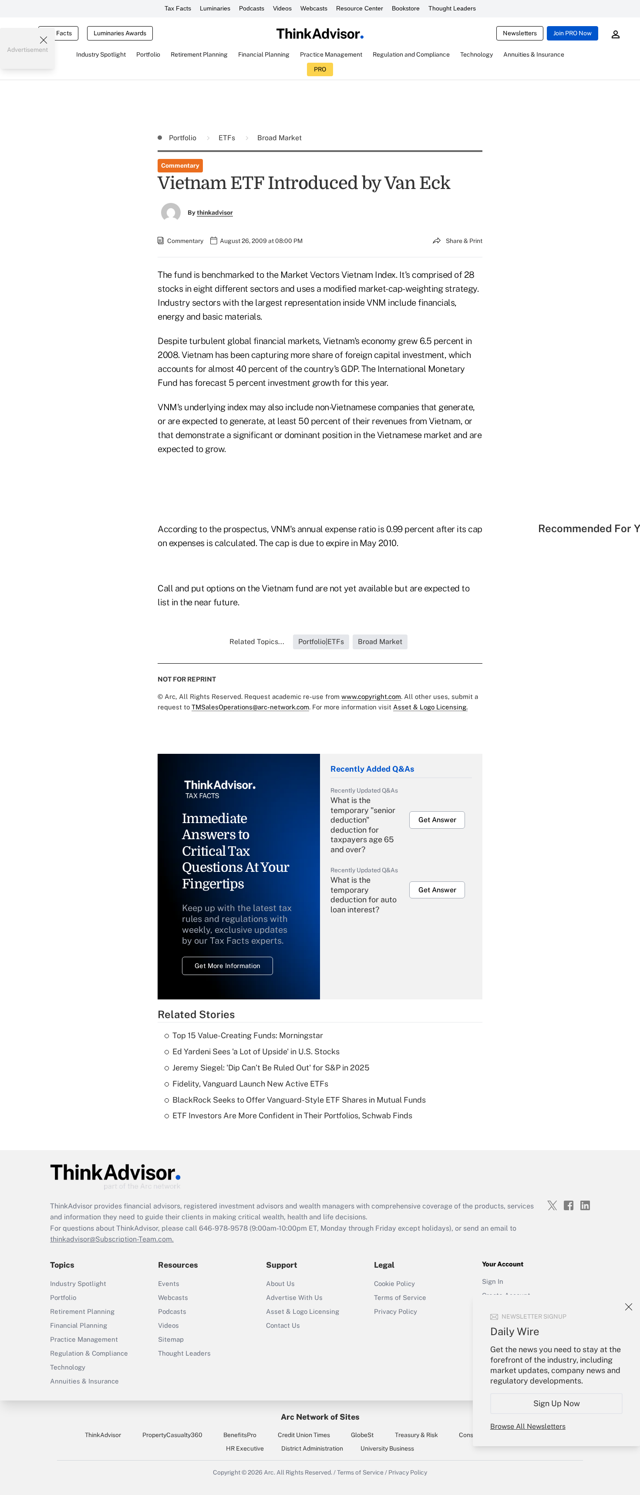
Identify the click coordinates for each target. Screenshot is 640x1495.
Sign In (492, 1281)
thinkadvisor (215, 212)
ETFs (228, 138)
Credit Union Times (304, 1434)
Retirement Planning (82, 1311)
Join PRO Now (572, 33)
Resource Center (359, 8)
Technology (67, 1367)
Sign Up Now (556, 1403)
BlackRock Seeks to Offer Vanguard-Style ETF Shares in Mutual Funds (299, 1099)
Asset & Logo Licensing (302, 1311)
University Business (387, 1448)
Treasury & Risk (416, 1434)
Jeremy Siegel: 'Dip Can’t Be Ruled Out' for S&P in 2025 (271, 1067)
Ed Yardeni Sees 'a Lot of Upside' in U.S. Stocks (256, 1051)
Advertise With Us (294, 1297)
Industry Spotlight (78, 1283)
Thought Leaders (452, 8)
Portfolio (183, 138)
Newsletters (520, 33)
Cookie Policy (394, 1283)
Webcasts (313, 8)
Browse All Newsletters (528, 1426)
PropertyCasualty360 (172, 1434)
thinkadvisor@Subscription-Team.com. (112, 1239)
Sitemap (171, 1339)
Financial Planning (78, 1325)
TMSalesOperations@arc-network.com (250, 707)
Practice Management (84, 1339)
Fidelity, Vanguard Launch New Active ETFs (250, 1083)
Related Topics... (256, 642)
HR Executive (245, 1448)
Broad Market (279, 138)
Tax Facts (178, 8)
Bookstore (406, 8)
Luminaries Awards (120, 33)
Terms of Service (400, 1297)
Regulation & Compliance (89, 1353)
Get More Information (227, 965)
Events (168, 1283)
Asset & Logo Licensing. (430, 707)
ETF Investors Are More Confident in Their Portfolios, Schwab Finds (292, 1115)
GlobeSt (362, 1434)
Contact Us (283, 1325)
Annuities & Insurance (84, 1381)
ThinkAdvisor (103, 1434)
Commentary (180, 165)
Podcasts (251, 8)
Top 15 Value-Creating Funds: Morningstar (247, 1035)
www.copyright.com (371, 696)
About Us (280, 1283)
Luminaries (215, 8)
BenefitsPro (239, 1434)
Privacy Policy (395, 1311)
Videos (282, 8)
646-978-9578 (223, 1228)
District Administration (312, 1448)
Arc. (269, 1472)
